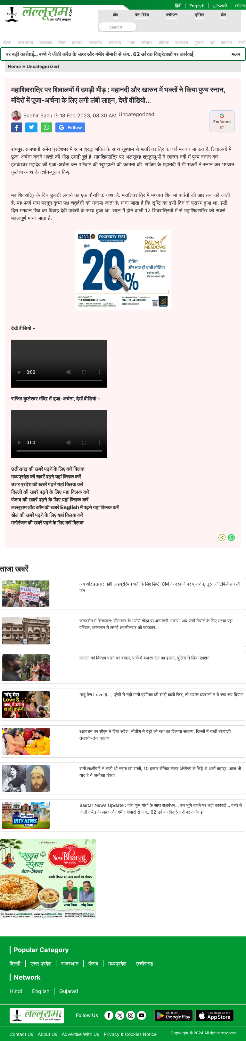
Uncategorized (43, 66)
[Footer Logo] (37, 1016)
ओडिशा (164, 42)
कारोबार (226, 42)
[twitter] (119, 1015)
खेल (223, 14)
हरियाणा (146, 42)
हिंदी (178, 5)
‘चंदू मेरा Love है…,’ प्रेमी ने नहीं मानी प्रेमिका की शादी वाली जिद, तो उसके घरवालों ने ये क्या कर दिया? (161, 694)
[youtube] (141, 1015)
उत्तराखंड (45, 42)
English (196, 5)
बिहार (62, 42)
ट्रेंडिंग (199, 14)
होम (115, 14)
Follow (75, 127)
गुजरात (199, 42)
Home (14, 66)
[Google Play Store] (173, 1015)
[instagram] (130, 1015)
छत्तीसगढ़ (115, 42)
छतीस (48, 469)
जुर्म (212, 42)
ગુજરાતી (219, 5)
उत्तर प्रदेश (25, 42)
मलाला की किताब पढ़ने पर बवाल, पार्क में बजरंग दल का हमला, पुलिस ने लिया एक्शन (144, 657)
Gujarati (68, 991)
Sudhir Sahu (37, 115)
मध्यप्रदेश (95, 42)
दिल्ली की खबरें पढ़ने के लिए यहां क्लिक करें (50, 492)
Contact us (21, 1034)
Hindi (16, 991)
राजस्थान (181, 42)
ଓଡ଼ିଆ (240, 5)
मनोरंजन (171, 14)
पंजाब (131, 42)
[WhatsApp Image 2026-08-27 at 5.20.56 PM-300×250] (123, 307)
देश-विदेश (142, 14)
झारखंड (77, 42)
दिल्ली (7, 42)
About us (47, 1034)
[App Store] (214, 1015)
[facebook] (108, 1015)
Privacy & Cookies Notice (130, 1034)
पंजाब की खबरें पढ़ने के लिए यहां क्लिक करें (49, 499)
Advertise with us (80, 1034)
